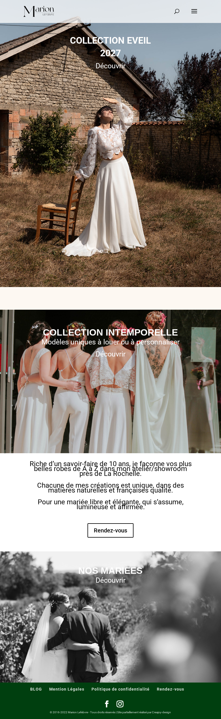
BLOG (36, 689)
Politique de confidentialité (121, 689)
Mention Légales (66, 689)
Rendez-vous (110, 530)
